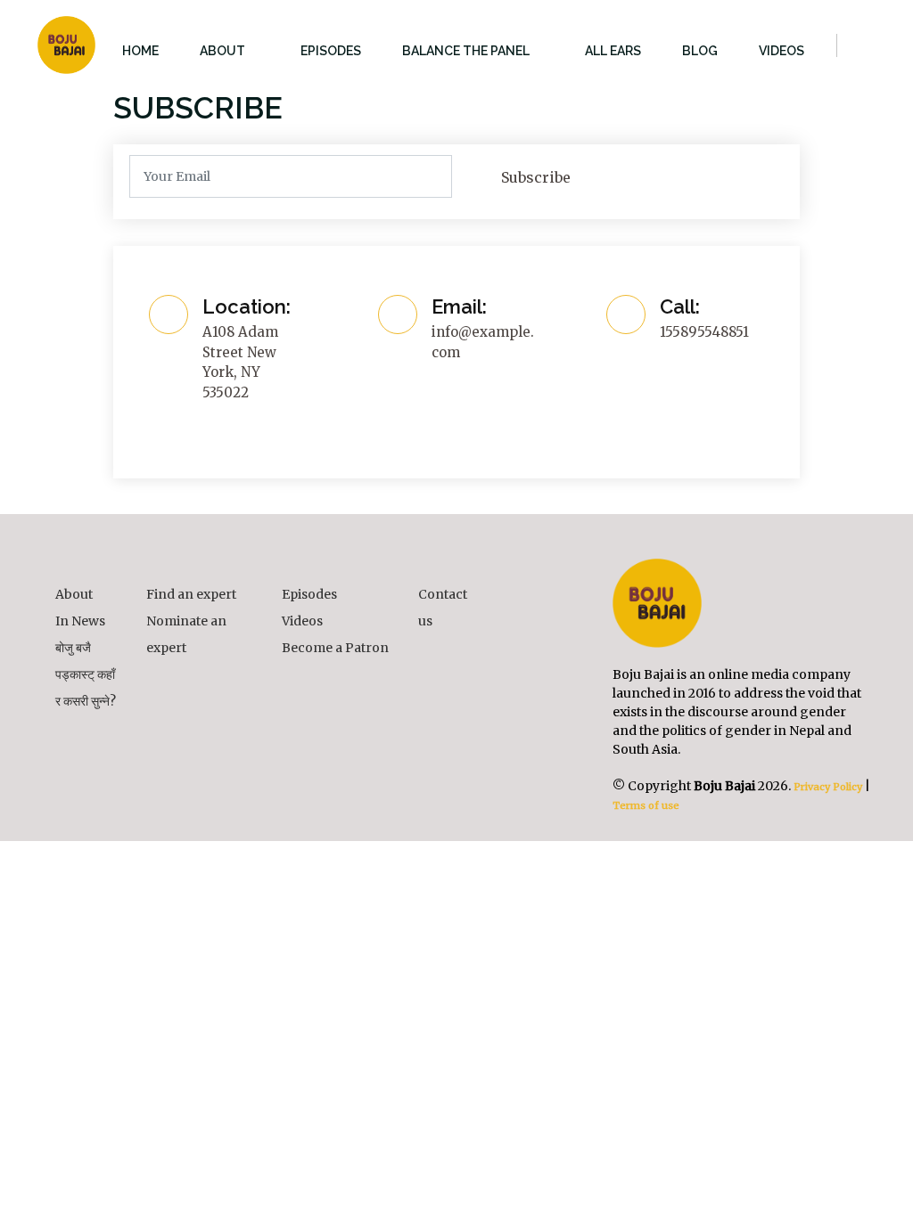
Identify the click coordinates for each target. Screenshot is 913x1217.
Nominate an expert (186, 634)
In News (80, 621)
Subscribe (536, 177)
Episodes (309, 594)
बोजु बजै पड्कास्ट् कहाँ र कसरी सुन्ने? (85, 674)
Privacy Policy (826, 786)
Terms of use (646, 805)
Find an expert (191, 594)
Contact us (442, 607)
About (74, 594)
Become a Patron (335, 648)
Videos (302, 621)
